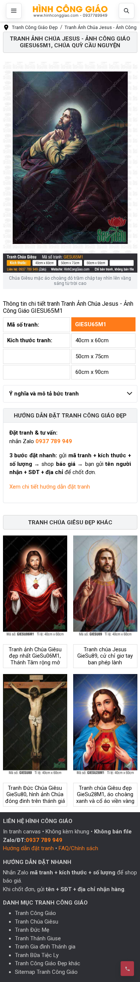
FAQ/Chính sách (78, 848)
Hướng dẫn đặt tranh (28, 848)
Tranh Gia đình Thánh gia (45, 946)
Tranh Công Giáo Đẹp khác (47, 963)
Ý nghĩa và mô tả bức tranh (44, 393)
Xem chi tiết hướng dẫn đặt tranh (49, 486)
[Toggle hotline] (127, 968)
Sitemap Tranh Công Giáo (46, 972)
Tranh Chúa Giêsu (36, 921)
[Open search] (126, 11)
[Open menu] (14, 11)
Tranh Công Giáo (35, 913)
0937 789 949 (53, 441)
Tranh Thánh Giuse (38, 938)
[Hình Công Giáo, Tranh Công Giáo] (70, 11)
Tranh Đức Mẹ (32, 930)
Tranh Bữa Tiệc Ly (37, 955)
